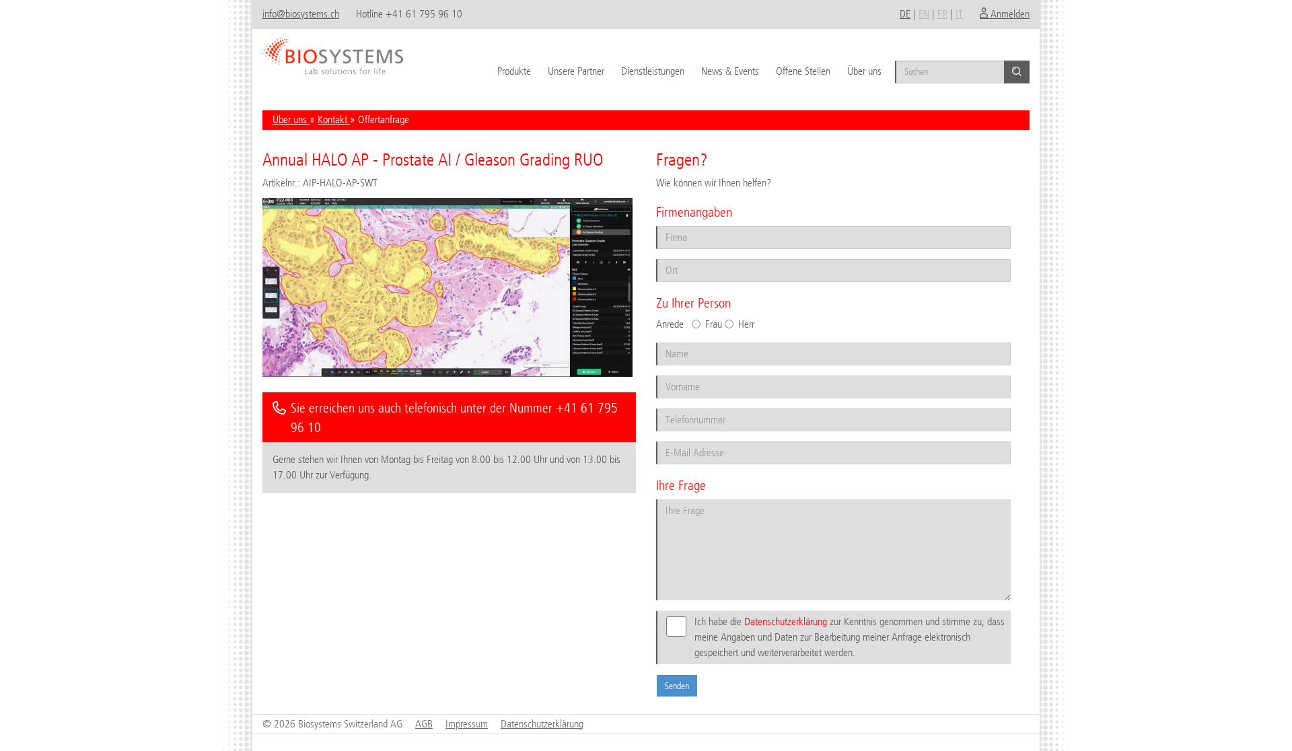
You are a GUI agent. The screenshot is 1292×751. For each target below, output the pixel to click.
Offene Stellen (803, 71)
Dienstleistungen (652, 71)
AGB (424, 723)
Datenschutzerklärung (785, 621)
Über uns (864, 71)
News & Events (730, 71)
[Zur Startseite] (332, 50)
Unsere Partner (576, 71)
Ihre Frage (677, 498)
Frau (713, 324)
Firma (670, 225)
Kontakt (334, 119)
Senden (677, 686)
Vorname (676, 374)
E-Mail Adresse (684, 440)
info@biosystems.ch (300, 13)
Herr (746, 324)
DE (905, 13)
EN (924, 13)
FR (942, 13)
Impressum (466, 723)
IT (959, 13)
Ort (667, 258)
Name (671, 341)
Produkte (514, 71)
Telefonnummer (686, 407)
